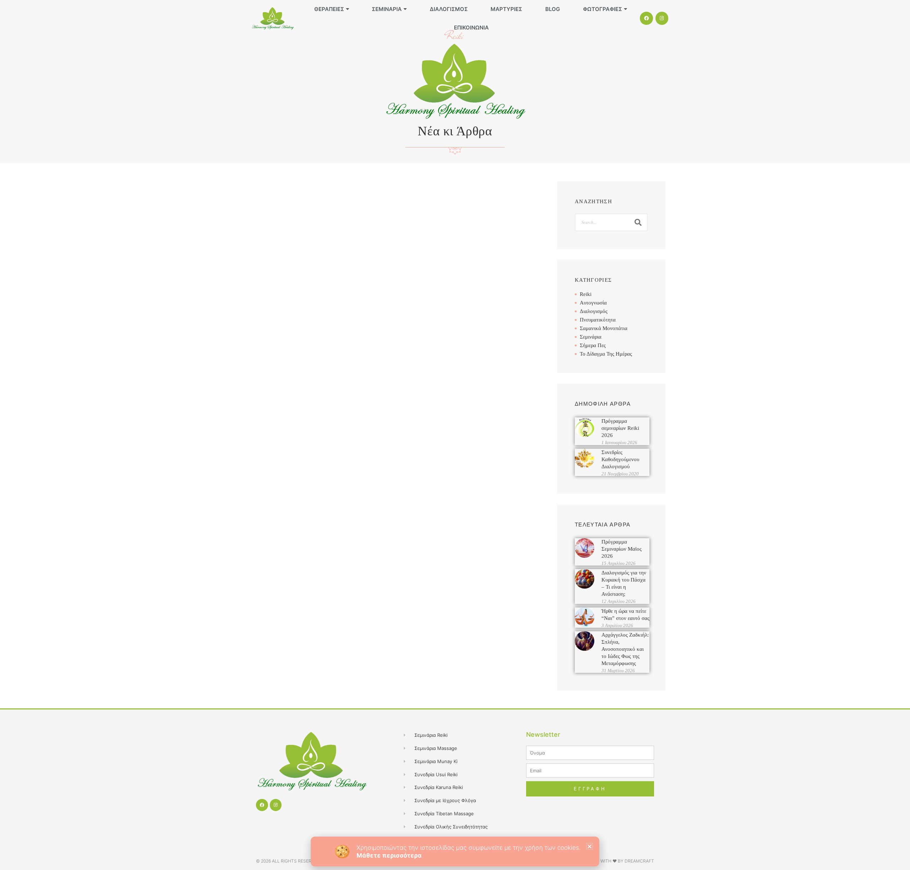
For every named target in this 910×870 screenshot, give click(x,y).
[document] (455, 435)
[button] (589, 846)
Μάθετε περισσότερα (389, 855)
